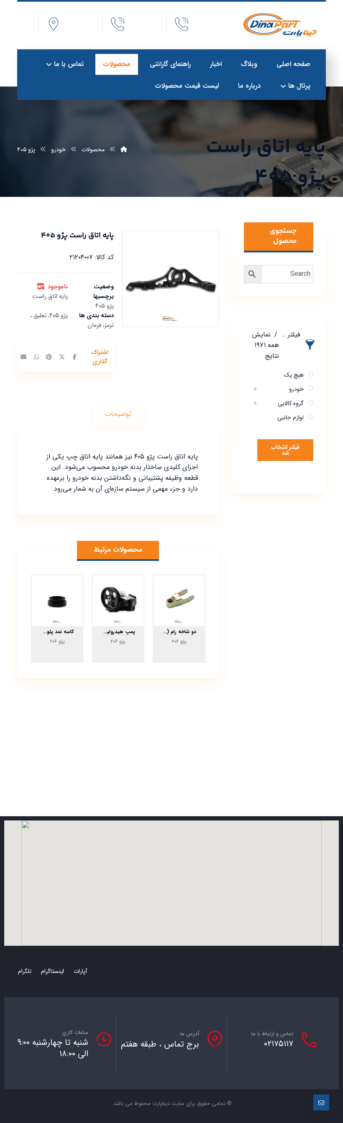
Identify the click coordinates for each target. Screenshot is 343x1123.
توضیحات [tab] (118, 414)
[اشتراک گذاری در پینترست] (49, 357)
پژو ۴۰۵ (58, 316)
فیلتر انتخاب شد (285, 450)
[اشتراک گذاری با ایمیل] (23, 357)
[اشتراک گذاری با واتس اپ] (36, 357)
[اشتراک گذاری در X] (61, 357)
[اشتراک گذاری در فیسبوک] (74, 357)
